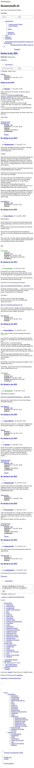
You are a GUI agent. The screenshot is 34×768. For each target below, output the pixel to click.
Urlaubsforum (15, 738)
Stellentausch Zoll (19, 723)
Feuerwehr (14, 705)
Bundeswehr (14, 707)
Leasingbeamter (5, 555)
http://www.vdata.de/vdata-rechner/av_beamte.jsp (12, 95)
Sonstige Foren (12, 732)
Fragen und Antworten (17, 740)
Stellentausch (14, 716)
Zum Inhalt (4, 13)
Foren (5, 692)
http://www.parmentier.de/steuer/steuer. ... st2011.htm (15, 285)
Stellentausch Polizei (20, 718)
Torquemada (4, 250)
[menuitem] (15, 24)
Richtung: (16, 588)
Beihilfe (6, 759)
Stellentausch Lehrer (20, 724)
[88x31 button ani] (28, 45)
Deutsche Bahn (15, 710)
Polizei (13, 703)
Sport (12, 742)
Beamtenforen (11, 694)
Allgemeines (14, 696)
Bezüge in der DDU (9, 53)
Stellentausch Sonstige (21, 726)
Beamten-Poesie (15, 727)
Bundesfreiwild (5, 123)
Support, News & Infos (17, 743)
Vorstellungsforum (16, 734)
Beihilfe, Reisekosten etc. (18, 700)
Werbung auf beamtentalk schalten (13, 752)
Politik (13, 737)
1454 (11, 203)
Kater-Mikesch (5, 201)
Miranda (3, 74)
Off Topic (14, 731)
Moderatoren (11, 57)
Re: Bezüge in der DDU (9, 138)
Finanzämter (14, 713)
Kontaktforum (15, 735)
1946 (11, 125)
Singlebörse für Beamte (17, 729)
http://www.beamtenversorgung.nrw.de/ (11, 305)
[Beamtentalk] (6, 1)
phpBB (10, 672)
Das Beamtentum (9, 763)
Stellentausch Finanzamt (21, 719)
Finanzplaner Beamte (16, 45)
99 (10, 557)
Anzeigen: (5, 586)
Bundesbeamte (15, 697)
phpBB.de (20, 675)
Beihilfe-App (7, 757)
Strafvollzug (14, 708)
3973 (11, 253)
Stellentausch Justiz (20, 721)
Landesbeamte (15, 699)
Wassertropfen (5, 495)
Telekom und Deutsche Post (19, 711)
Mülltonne (14, 745)
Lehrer (13, 715)
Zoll (12, 702)
